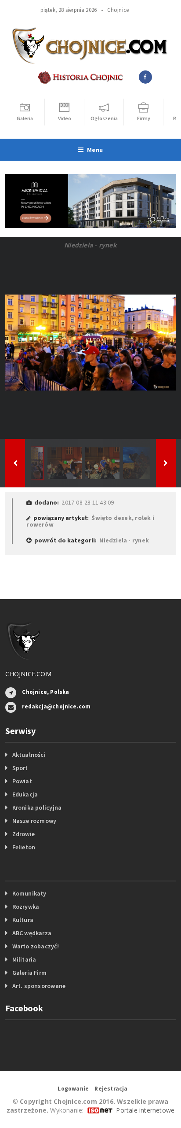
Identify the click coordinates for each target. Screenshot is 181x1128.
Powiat (22, 781)
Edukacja (25, 794)
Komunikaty (29, 893)
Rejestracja (110, 1088)
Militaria (24, 959)
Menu (95, 150)
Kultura (22, 920)
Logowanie (73, 1088)
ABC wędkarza (32, 933)
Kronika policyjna (37, 807)
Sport (20, 768)
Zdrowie (23, 834)
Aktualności (29, 755)
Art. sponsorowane (39, 986)
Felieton (24, 847)
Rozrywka (26, 907)
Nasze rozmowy (34, 821)
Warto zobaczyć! (35, 946)
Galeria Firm (29, 973)
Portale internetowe (145, 1110)
